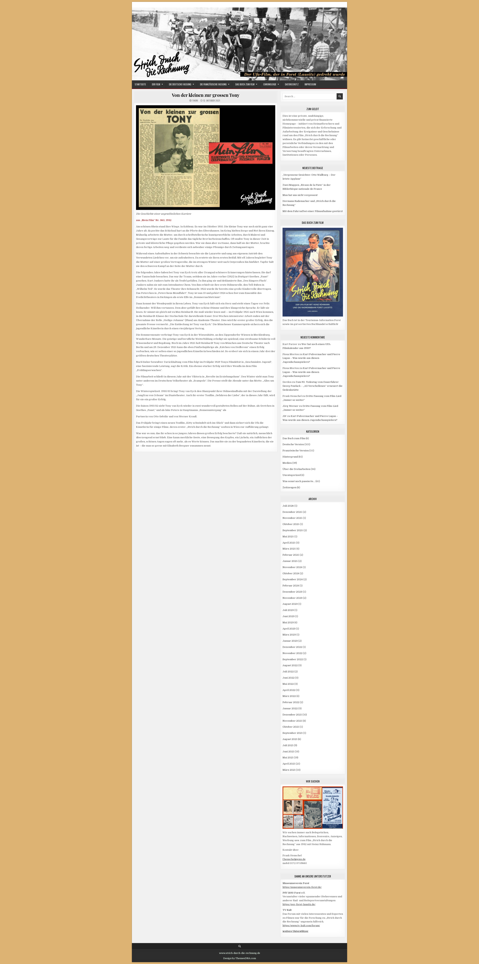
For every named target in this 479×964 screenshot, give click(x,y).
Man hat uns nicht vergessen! (300, 195)
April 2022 (289, 690)
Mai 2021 (288, 757)
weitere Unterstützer (295, 931)
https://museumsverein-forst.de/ (302, 887)
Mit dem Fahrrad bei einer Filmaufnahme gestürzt (313, 211)
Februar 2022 (291, 702)
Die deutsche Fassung (180, 84)
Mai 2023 (288, 622)
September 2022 (293, 659)
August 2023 (290, 604)
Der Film (156, 84)
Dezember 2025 (292, 512)
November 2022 (292, 653)
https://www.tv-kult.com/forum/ (301, 925)
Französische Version (296, 450)
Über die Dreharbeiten (296, 469)
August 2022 (290, 665)
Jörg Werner (290, 406)
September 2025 (293, 530)
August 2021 (290, 739)
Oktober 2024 (291, 573)
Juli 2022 (288, 671)
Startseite (140, 84)
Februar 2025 (291, 554)
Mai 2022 (288, 683)
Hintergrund (290, 456)
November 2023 (292, 598)
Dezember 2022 (292, 647)
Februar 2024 (291, 585)
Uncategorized (292, 475)
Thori (195, 100)
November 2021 (292, 720)
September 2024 (293, 579)
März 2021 (289, 769)
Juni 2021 (288, 751)
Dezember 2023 (292, 591)
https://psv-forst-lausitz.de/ (299, 904)
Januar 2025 (290, 561)
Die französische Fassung (213, 84)
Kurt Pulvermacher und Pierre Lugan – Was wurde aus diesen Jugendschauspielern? (311, 358)
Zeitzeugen (289, 487)
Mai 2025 (288, 536)
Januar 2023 (290, 640)
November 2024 (292, 567)
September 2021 (293, 733)
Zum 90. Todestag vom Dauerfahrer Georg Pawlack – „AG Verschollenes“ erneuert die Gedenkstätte (312, 386)
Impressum (310, 84)
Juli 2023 (288, 610)
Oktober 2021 (291, 726)
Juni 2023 (289, 616)
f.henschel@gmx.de (294, 859)
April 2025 (289, 542)
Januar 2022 (290, 708)
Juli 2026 (288, 505)
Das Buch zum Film (244, 84)
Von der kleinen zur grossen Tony (206, 95)
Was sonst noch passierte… (299, 481)
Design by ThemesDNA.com (239, 958)
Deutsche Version (293, 444)
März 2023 (289, 634)
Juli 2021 (288, 745)
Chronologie (269, 84)
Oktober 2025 (291, 524)
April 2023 (289, 628)
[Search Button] (239, 946)
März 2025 (289, 548)
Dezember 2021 (292, 714)
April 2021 (289, 763)
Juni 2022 (289, 677)
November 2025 (292, 518)
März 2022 (289, 696)
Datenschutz (292, 84)
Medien (287, 462)
